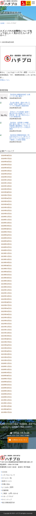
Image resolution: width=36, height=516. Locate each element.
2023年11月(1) (6, 256)
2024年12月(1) (6, 216)
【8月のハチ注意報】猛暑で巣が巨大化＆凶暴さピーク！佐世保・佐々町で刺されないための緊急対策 (19, 114)
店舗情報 (5, 490)
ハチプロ (18, 513)
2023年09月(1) (6, 262)
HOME (2, 23)
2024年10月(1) (6, 223)
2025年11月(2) (6, 183)
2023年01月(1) (6, 287)
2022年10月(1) (6, 296)
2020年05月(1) (6, 385)
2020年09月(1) (6, 372)
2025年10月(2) (6, 186)
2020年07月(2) (6, 379)
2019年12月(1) (6, 400)
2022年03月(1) (6, 317)
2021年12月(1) (6, 327)
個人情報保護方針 (8, 502)
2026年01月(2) (6, 177)
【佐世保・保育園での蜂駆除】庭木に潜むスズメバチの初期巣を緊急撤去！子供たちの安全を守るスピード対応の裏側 (19, 126)
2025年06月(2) (6, 198)
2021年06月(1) (6, 345)
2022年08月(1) (6, 302)
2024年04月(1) (6, 241)
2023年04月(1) (6, 278)
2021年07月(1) (6, 342)
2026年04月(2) (6, 168)
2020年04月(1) (6, 388)
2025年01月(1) (6, 213)
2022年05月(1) (6, 311)
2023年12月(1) (6, 253)
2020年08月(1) (6, 375)
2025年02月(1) (6, 210)
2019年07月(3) (6, 412)
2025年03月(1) (6, 207)
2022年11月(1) (6, 293)
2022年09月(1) (6, 299)
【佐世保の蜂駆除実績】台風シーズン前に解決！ (19, 95)
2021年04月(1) (6, 351)
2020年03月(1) (6, 391)
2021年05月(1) (6, 348)
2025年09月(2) (6, 189)
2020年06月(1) (6, 382)
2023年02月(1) (6, 284)
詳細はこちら (5, 80)
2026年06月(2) (6, 161)
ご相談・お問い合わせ (10, 493)
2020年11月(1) (6, 366)
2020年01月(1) (6, 397)
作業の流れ (6, 484)
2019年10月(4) (6, 406)
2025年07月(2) (6, 195)
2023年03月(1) (6, 281)
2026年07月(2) (6, 158)
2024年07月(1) (6, 232)
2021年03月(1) (6, 354)
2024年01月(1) (6, 250)
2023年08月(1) (6, 265)
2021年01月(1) (6, 360)
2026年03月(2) (6, 171)
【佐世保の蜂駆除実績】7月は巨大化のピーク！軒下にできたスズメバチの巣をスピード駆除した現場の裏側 (19, 137)
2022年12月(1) (6, 290)
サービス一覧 (7, 478)
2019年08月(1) (6, 409)
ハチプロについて (8, 475)
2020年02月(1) (6, 394)
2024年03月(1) (6, 244)
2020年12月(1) (6, 363)
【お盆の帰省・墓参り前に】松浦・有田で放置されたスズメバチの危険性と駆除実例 (19, 104)
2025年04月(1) (6, 204)
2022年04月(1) (6, 314)
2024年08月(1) (6, 229)
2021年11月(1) (6, 330)
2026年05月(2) (6, 164)
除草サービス (7, 481)
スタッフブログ (7, 496)
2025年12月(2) (6, 180)
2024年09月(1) (6, 226)
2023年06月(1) (6, 271)
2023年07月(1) (6, 268)
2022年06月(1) (6, 308)
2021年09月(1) (6, 336)
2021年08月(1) (6, 339)
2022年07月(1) (6, 305)
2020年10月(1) (6, 369)
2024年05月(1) (6, 238)
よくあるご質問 (7, 487)
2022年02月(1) (6, 320)
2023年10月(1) (6, 259)
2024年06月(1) (6, 235)
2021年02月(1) (6, 357)
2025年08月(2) (6, 192)
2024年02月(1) (6, 247)
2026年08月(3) (6, 155)
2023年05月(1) (6, 275)
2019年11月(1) (6, 403)
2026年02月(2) (6, 174)
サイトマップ (7, 499)
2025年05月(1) (6, 201)
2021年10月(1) (6, 333)
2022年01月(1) (6, 323)
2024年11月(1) (6, 220)
